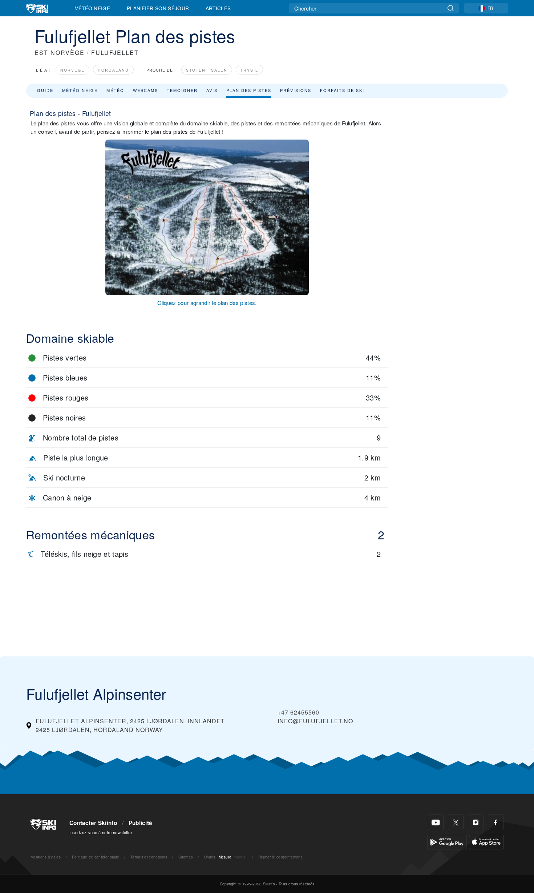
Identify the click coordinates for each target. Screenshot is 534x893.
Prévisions (295, 90)
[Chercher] (450, 8)
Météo (115, 90)
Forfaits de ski (342, 90)
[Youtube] (436, 822)
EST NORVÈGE (60, 52)
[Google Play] (447, 841)
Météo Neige (92, 8)
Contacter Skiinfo (93, 823)
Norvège (72, 70)
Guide (45, 90)
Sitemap (185, 857)
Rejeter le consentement (280, 857)
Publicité (141, 823)
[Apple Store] (486, 841)
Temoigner (182, 90)
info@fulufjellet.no (315, 721)
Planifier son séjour (158, 8)
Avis (212, 90)
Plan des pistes (248, 90)
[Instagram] (476, 822)
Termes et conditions (148, 857)
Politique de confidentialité (96, 857)
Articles (218, 8)
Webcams (145, 90)
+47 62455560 (298, 712)
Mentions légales (46, 857)
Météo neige (80, 90)
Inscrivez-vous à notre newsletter (101, 832)
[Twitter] (456, 822)
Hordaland (113, 70)
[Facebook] (495, 822)
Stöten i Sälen (206, 70)
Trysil (249, 70)
